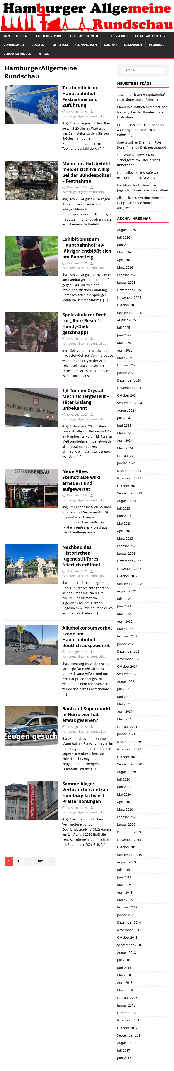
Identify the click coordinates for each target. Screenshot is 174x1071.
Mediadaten (133, 45)
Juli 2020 (123, 779)
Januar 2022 (126, 644)
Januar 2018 (126, 1005)
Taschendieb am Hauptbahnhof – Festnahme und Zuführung (80, 96)
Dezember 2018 (129, 922)
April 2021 (125, 711)
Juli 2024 (123, 418)
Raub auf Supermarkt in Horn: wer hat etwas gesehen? (86, 714)
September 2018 (129, 945)
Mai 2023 (124, 523)
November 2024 (129, 388)
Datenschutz (118, 36)
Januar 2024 (126, 463)
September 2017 (129, 1035)
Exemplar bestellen (150, 36)
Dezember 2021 (129, 651)
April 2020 (125, 802)
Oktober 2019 (127, 847)
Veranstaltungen (17, 54)
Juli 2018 (123, 960)
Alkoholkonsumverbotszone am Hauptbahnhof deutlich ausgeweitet (87, 636)
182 (40, 861)
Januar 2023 (126, 553)
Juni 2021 (124, 696)
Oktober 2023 (127, 486)
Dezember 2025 (129, 290)
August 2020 (126, 772)
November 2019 (129, 839)
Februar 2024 (127, 455)
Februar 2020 (127, 817)
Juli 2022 (123, 598)
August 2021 (126, 681)
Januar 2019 (126, 915)
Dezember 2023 (129, 471)
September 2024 (129, 403)
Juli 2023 (123, 508)
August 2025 (126, 320)
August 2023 (126, 501)
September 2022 (129, 583)
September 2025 (129, 312)
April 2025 (125, 350)
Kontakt (110, 45)
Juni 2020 (124, 787)
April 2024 (125, 440)
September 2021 (129, 674)
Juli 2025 (123, 327)
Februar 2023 (127, 546)
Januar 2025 (126, 373)
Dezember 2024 (129, 380)
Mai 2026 (124, 252)
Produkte (156, 45)
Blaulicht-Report (47, 36)
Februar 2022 (127, 636)
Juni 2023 (124, 516)
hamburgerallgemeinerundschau (84, 116)
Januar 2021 (126, 734)
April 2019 (125, 892)
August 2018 (126, 952)
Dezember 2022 (129, 561)
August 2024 (126, 410)
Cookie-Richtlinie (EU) (85, 36)
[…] (102, 148)
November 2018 (129, 930)
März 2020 (125, 809)
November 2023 (129, 478)
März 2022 (125, 629)
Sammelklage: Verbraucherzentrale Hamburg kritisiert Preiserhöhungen (85, 792)
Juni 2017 (124, 1058)
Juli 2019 (123, 869)
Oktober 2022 (127, 576)
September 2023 (129, 493)
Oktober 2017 (127, 1028)
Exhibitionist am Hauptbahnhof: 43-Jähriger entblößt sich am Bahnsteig (86, 248)
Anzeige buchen (15, 36)
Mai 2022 (124, 613)
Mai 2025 (124, 342)
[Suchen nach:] (143, 70)
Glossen (37, 45)
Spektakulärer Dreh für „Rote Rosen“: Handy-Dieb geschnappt (84, 323)
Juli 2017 (123, 1050)
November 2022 (129, 568)
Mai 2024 (124, 433)
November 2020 (129, 749)
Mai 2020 (124, 794)
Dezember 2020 (129, 742)
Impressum (59, 45)
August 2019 (126, 862)
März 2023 (125, 538)
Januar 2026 (126, 282)
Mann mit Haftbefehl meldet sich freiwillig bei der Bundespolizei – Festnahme (86, 172)
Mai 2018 (124, 975)
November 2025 (129, 297)
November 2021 (129, 659)
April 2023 (125, 531)
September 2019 (129, 855)
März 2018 (125, 990)
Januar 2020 (126, 824)
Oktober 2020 (127, 757)
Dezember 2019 (129, 832)
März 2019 (125, 900)
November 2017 (129, 1020)
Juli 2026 (123, 237)
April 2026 (125, 260)
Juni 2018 (124, 967)
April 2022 (125, 621)
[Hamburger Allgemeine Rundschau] (87, 29)
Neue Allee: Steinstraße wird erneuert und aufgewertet (81, 480)
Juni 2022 (124, 606)
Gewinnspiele (14, 45)
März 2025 (125, 358)
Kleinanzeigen (86, 45)
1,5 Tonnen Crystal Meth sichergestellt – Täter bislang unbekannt (85, 399)
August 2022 (126, 591)
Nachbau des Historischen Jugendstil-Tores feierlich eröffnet (81, 556)
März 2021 (125, 719)
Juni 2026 (124, 245)
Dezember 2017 (129, 1013)
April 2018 (125, 982)
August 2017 (126, 1043)
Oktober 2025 (127, 305)
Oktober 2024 (127, 395)
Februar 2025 (127, 365)
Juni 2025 (124, 335)
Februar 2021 (127, 726)
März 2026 (125, 267)
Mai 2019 (124, 885)
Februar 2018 (127, 997)
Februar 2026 (127, 275)
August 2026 (126, 230)
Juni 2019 (124, 877)
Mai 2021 (124, 704)
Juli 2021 (123, 689)
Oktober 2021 (127, 666)
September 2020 (129, 764)
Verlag (43, 54)
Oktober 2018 (127, 937)
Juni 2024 (124, 425)
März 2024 (125, 448)
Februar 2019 (127, 907)
